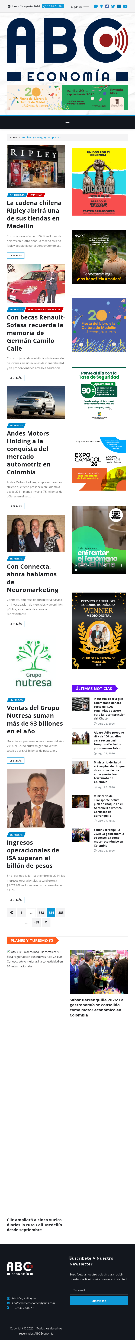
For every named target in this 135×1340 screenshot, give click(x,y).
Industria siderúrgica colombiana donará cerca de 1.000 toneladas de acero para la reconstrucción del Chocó (109, 708)
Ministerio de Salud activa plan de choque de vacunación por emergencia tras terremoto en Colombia (109, 772)
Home (13, 137)
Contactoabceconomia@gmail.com (33, 1088)
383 (41, 912)
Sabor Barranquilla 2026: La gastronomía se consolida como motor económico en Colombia (109, 838)
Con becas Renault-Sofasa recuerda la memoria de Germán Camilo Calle (36, 332)
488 (36, 922)
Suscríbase (99, 1086)
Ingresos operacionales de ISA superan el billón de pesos (33, 854)
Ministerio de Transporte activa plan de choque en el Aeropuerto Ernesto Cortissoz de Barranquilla (108, 806)
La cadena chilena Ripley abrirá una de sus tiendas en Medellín (34, 214)
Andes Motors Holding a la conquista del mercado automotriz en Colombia (29, 452)
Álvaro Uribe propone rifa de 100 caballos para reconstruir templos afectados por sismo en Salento (109, 740)
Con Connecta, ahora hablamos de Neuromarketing (33, 578)
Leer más (16, 255)
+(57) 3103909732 (23, 1093)
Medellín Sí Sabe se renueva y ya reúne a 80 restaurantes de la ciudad (98, 1004)
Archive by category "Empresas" (41, 137)
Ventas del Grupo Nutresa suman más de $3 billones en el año (35, 719)
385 (61, 912)
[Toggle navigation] (67, 122)
